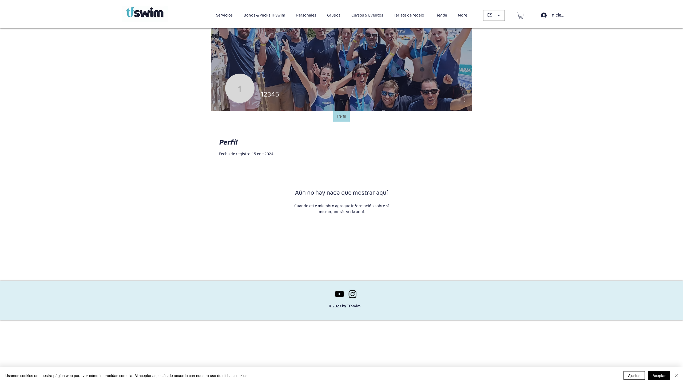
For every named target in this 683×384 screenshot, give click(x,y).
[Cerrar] (676, 375)
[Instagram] (352, 294)
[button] (521, 16)
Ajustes (634, 375)
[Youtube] (339, 294)
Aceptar (659, 375)
